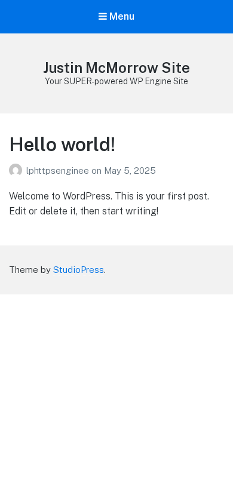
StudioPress (78, 270)
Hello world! (62, 144)
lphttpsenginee (58, 170)
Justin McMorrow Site (116, 67)
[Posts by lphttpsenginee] (17, 170)
